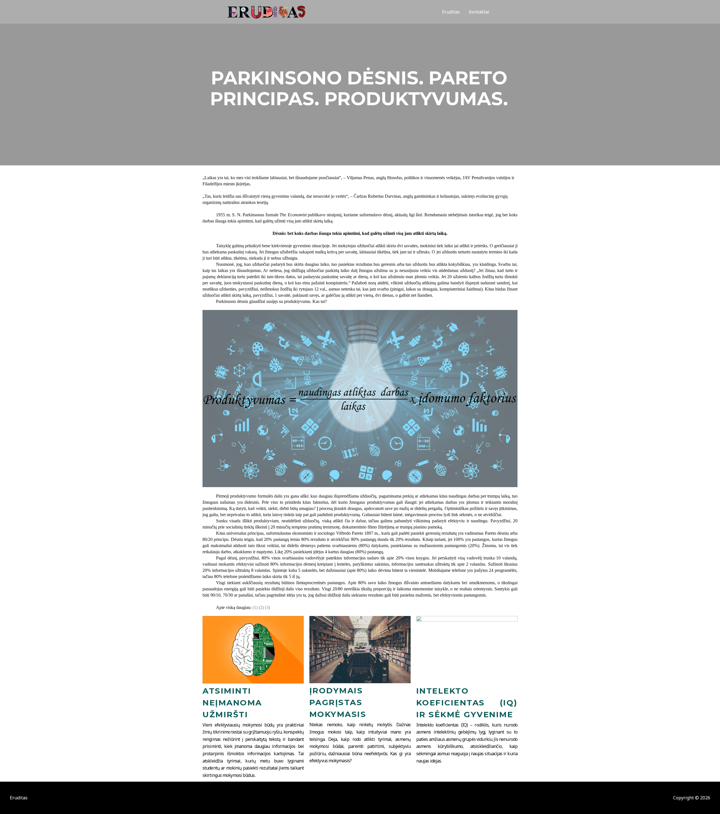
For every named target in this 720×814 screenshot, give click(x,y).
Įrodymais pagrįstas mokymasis (337, 702)
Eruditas (451, 12)
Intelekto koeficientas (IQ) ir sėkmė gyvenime (467, 702)
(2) (261, 607)
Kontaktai (479, 12)
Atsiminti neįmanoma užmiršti (232, 702)
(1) (255, 607)
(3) (267, 607)
